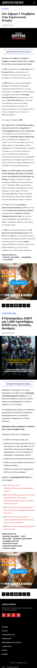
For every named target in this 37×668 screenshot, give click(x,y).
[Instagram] (9, 615)
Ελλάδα (5, 9)
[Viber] (20, 305)
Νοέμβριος (26, 257)
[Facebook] (3, 305)
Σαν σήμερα (8, 260)
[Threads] (18, 615)
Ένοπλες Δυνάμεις (11, 257)
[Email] (28, 305)
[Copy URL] (24, 305)
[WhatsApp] (12, 305)
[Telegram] (16, 305)
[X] (8, 305)
